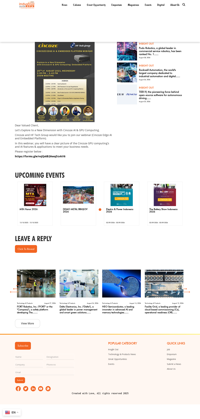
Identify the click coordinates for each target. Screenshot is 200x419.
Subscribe (23, 345)
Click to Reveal (26, 248)
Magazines (133, 5)
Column (77, 5)
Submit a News (174, 364)
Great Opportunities (117, 359)
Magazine (171, 359)
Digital (161, 5)
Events (148, 5)
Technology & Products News (122, 354)
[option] (36, 290)
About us (174, 5)
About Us (171, 368)
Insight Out (113, 349)
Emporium (116, 5)
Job (168, 349)
